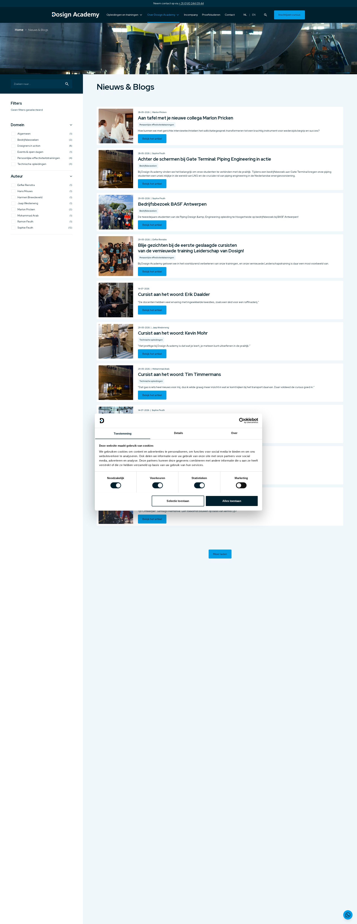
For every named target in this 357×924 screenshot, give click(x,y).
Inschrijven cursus (289, 14)
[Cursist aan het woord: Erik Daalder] (220, 300)
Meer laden (220, 554)
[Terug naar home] (75, 15)
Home (19, 30)
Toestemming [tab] (122, 433)
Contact (230, 14)
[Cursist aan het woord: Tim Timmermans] (220, 382)
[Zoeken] (265, 15)
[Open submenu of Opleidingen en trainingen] (141, 15)
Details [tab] (178, 432)
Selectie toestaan (178, 500)
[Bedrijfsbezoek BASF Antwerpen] (220, 212)
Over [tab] (234, 432)
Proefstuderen (211, 14)
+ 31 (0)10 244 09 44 (191, 3)
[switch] (157, 485)
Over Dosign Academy (161, 14)
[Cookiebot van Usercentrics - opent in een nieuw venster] (242, 420)
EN (253, 14)
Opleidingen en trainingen (122, 14)
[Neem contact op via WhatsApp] (348, 915)
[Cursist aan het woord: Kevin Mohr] (220, 341)
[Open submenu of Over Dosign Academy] (178, 15)
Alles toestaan (231, 500)
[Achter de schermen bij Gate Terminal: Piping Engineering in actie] (220, 169)
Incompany (191, 14)
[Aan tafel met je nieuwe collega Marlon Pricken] (220, 126)
